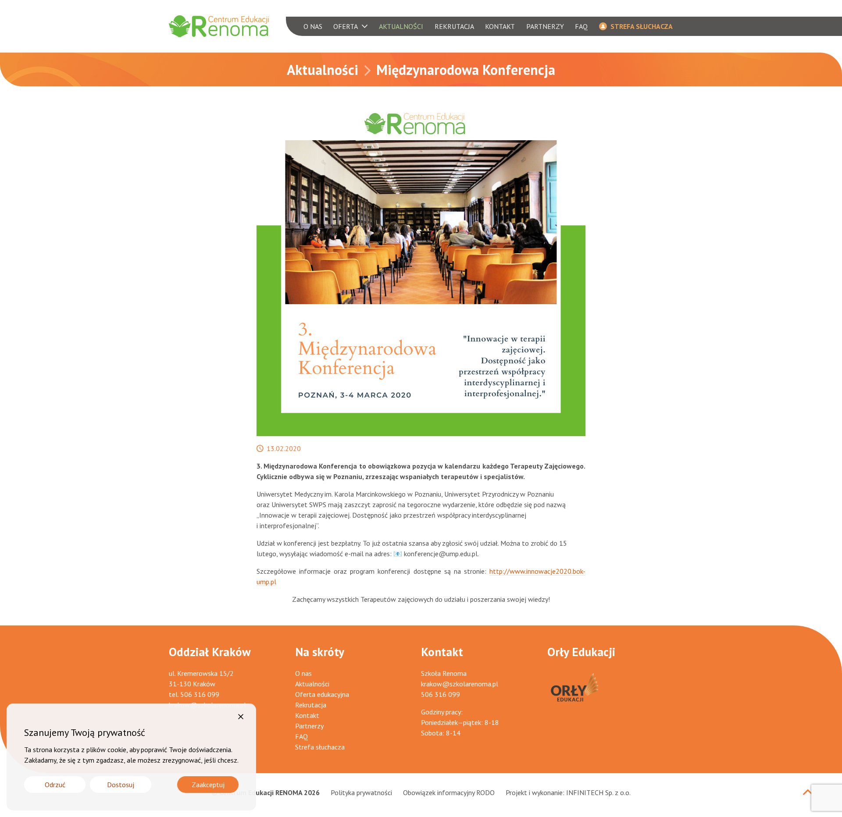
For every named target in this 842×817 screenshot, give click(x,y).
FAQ (301, 736)
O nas (303, 673)
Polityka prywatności (361, 792)
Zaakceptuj (208, 784)
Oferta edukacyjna (322, 694)
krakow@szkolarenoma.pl (459, 683)
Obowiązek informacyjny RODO (449, 792)
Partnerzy (309, 725)
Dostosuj (120, 784)
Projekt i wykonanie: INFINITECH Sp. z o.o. (568, 792)
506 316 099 (199, 694)
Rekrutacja (310, 704)
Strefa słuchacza (320, 746)
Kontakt (307, 715)
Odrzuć (55, 784)
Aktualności (322, 69)
